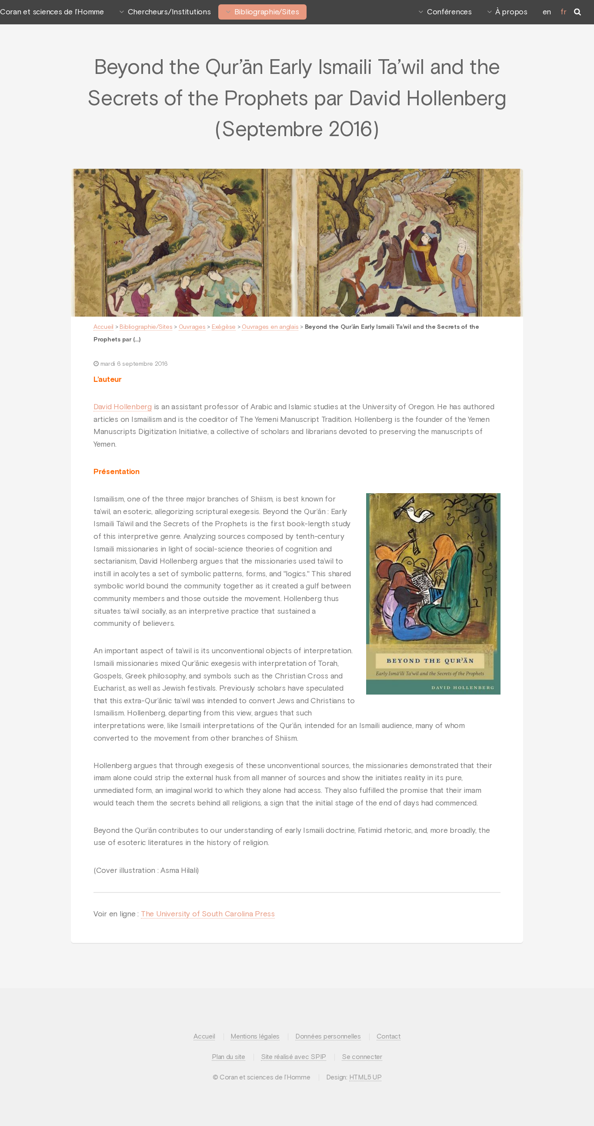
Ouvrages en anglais (270, 327)
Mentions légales (255, 1036)
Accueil (103, 327)
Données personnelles (328, 1036)
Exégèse (224, 327)
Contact (388, 1036)
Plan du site (228, 1057)
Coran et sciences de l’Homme (52, 12)
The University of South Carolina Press (208, 914)
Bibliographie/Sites (266, 12)
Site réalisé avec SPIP (293, 1057)
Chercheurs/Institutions (169, 12)
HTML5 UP (365, 1077)
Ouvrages (192, 327)
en (547, 12)
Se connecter (362, 1057)
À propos (511, 12)
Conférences (449, 12)
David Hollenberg (122, 407)
